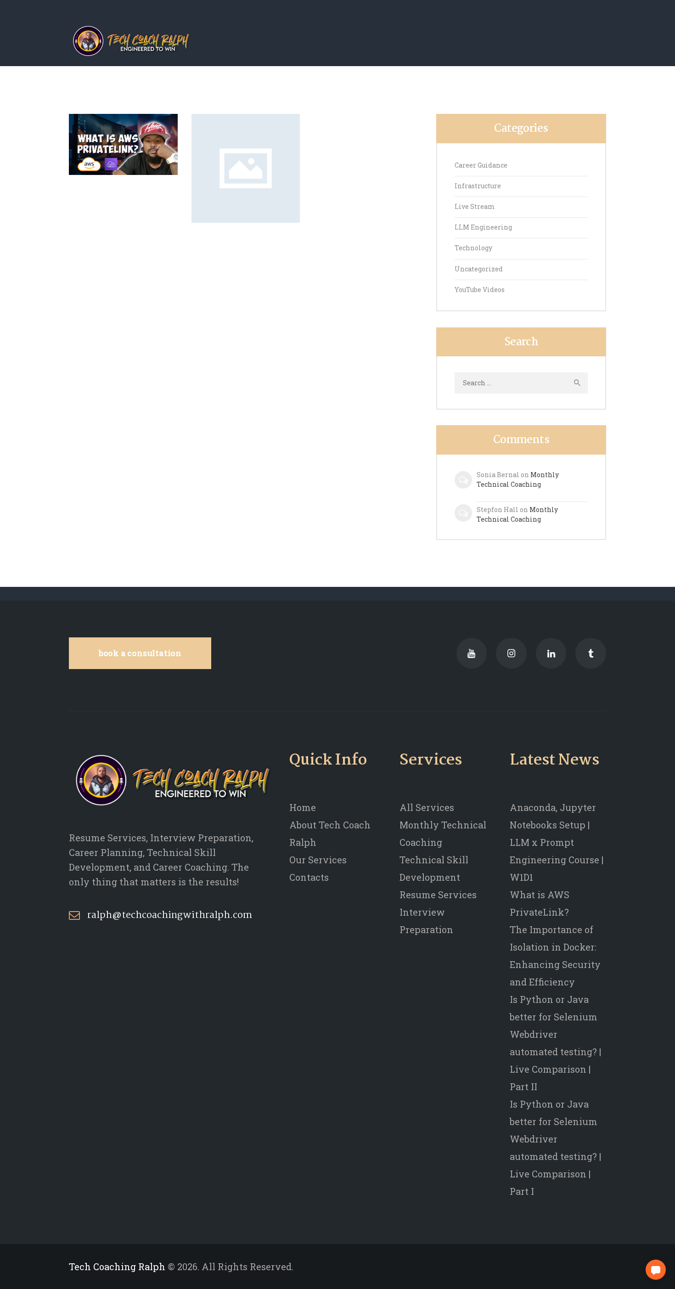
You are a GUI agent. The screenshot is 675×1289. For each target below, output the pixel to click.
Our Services (318, 860)
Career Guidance (481, 165)
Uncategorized (479, 269)
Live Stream (475, 206)
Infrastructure (478, 185)
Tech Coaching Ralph (117, 1266)
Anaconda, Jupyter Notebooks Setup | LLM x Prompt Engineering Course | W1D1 (556, 842)
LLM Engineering (483, 227)
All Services (426, 807)
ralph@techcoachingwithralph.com (169, 915)
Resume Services (438, 895)
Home (302, 807)
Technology (473, 247)
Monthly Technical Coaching (518, 479)
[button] (656, 1270)
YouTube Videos (480, 289)
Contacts (309, 877)
